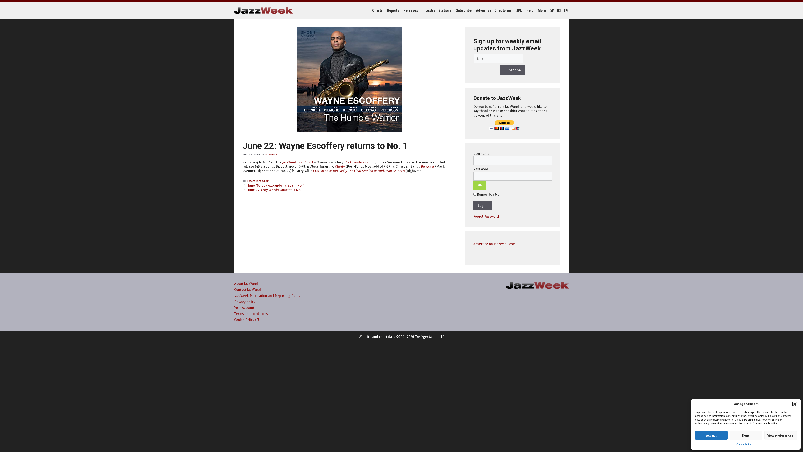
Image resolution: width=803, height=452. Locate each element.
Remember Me (488, 194)
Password (480, 169)
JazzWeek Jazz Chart (297, 162)
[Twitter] (551, 10)
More (542, 10)
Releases (411, 10)
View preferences (780, 435)
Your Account (244, 308)
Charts (377, 10)
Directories (503, 10)
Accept (711, 435)
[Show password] (479, 186)
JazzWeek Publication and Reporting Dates (267, 296)
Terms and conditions (251, 314)
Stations (444, 10)
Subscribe (464, 10)
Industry (428, 10)
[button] (795, 404)
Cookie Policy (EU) (247, 320)
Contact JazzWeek (248, 290)
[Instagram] (565, 10)
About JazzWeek (246, 284)
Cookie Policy (743, 444)
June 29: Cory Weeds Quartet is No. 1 (275, 190)
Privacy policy (244, 302)
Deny (746, 435)
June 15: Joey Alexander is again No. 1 (276, 185)
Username (481, 154)
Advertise (483, 10)
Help (529, 10)
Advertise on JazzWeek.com (494, 244)
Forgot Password (486, 216)
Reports (393, 10)
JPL (519, 10)
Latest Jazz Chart (258, 181)
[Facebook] (558, 10)
